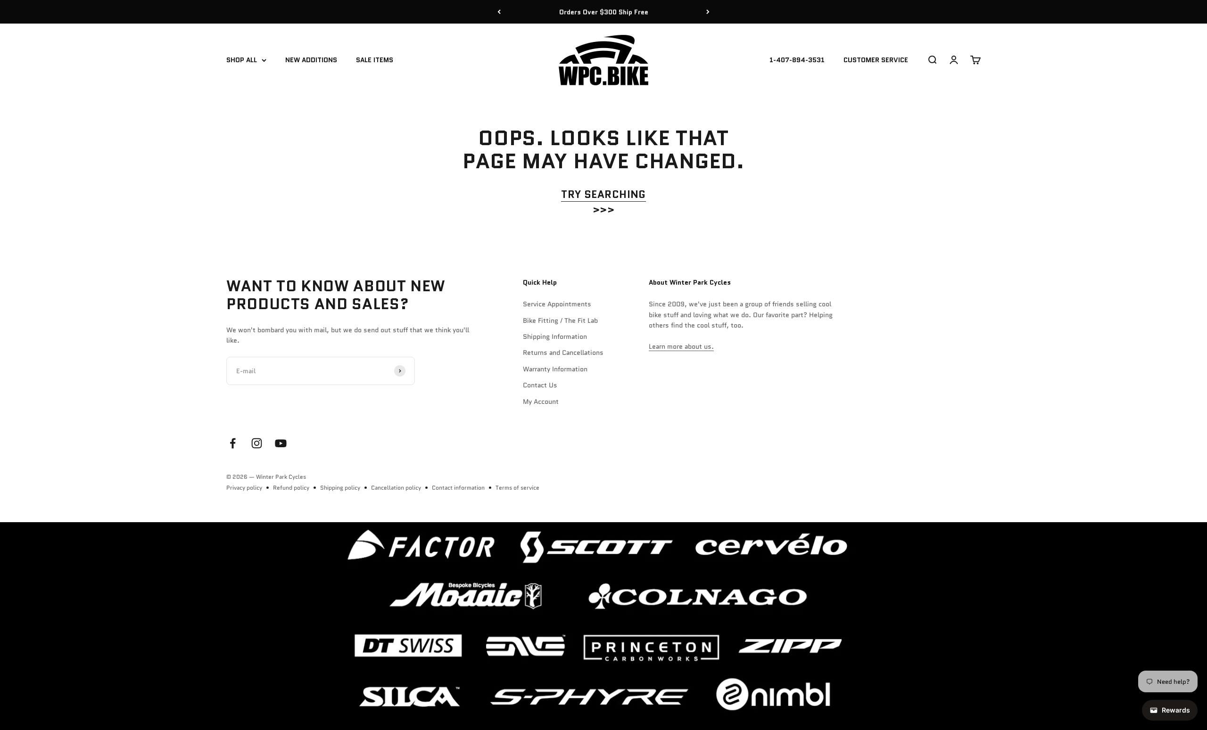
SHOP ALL (241, 60)
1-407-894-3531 (797, 60)
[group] (603, 626)
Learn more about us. (681, 346)
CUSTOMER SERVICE (875, 60)
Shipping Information (555, 336)
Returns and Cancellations (563, 352)
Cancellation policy (396, 488)
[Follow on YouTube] (280, 443)
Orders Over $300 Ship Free (603, 11)
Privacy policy (244, 488)
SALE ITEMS (374, 60)
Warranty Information (555, 369)
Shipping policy (340, 488)
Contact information (458, 488)
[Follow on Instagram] (256, 443)
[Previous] (499, 12)
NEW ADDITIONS (311, 60)
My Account (541, 401)
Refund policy (291, 488)
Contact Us (540, 385)
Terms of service (517, 488)
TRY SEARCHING (603, 194)
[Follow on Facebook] (232, 443)
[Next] (708, 12)
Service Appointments (557, 304)
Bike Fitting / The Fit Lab (560, 320)
